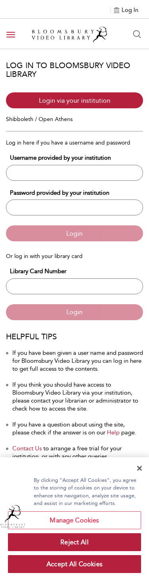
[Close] (139, 468)
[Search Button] (137, 34)
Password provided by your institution (59, 192)
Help (113, 432)
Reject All (74, 542)
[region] (74, 517)
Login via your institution (74, 100)
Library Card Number (38, 271)
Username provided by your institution (60, 157)
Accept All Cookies (74, 564)
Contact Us (27, 448)
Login (74, 233)
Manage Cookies (74, 520)
